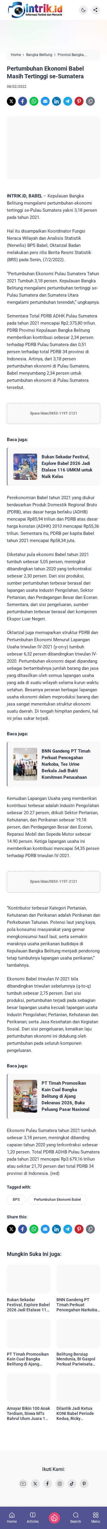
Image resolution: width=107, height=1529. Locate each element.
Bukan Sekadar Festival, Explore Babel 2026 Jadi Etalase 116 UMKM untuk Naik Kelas (67, 466)
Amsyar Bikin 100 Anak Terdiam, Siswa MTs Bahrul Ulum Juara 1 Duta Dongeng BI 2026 (28, 1413)
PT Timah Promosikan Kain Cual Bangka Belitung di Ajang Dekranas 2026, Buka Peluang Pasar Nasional (65, 1096)
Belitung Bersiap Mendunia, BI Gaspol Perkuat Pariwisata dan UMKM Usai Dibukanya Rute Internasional (75, 1359)
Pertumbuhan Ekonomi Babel (57, 1200)
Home (12, 1521)
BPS (16, 1200)
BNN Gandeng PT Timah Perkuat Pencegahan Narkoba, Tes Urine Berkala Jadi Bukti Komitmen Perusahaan (66, 764)
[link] (11, 101)
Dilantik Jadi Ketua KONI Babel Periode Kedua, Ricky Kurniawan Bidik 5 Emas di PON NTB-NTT (78, 1413)
